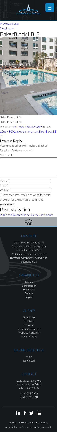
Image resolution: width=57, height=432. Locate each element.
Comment (7, 155)
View (29, 356)
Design (29, 281)
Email (4, 185)
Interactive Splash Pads (29, 250)
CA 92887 (36, 383)
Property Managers (29, 332)
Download (29, 360)
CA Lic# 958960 (29, 396)
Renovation (29, 289)
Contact (29, 374)
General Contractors (29, 328)
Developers (29, 317)
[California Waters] (28, 9)
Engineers (29, 324)
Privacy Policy (41, 422)
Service (29, 293)
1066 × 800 (7, 131)
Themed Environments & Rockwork (29, 257)
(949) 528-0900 (29, 393)
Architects (29, 321)
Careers (22, 422)
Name (4, 180)
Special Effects (29, 261)
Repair (29, 297)
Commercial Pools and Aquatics (29, 246)
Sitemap (13, 422)
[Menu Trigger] (49, 7)
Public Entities (29, 336)
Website (5, 190)
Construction (29, 285)
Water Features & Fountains (29, 242)
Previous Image (9, 23)
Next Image (6, 28)
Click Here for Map (29, 387)
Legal (31, 422)
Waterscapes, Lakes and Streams (29, 253)
